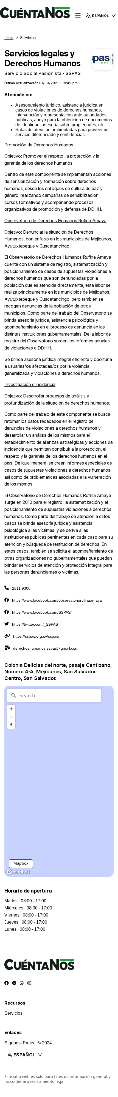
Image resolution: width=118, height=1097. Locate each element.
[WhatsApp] (21, 983)
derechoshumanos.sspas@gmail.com (45, 648)
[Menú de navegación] (78, 16)
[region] (59, 781)
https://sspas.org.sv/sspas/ (36, 636)
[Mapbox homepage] (18, 872)
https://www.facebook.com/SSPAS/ (42, 612)
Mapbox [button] (20, 863)
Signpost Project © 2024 (28, 1043)
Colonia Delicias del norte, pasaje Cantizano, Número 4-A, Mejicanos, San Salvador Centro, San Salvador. (58, 671)
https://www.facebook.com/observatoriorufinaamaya (57, 600)
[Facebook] (6, 983)
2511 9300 (21, 588)
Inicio (8, 37)
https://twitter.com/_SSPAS (35, 624)
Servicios (13, 1013)
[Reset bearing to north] (11, 725)
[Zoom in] (11, 709)
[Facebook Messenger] (14, 983)
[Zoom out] (11, 717)
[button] (59, 1055)
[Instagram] (29, 983)
